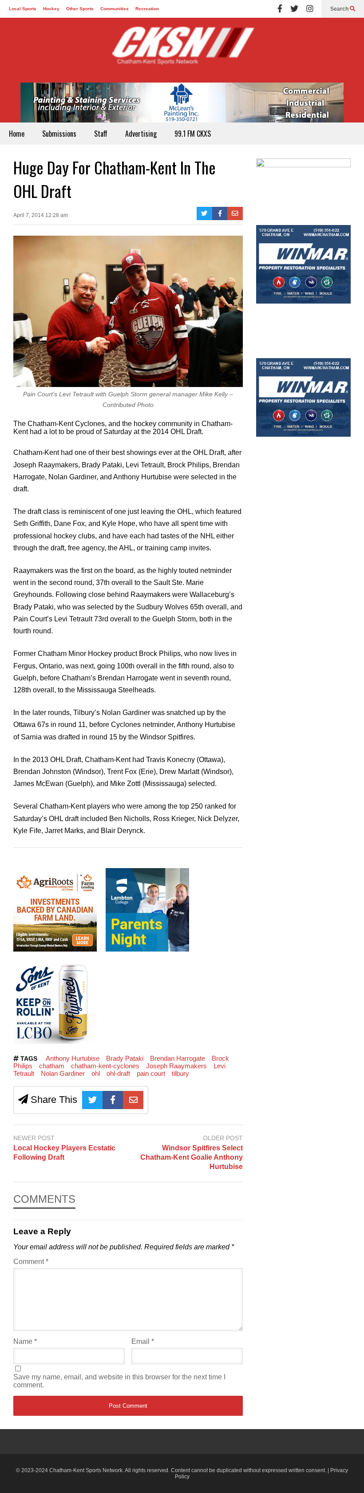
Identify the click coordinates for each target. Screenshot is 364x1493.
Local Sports (22, 8)
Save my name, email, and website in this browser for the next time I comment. (119, 1381)
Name (25, 1341)
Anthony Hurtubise (72, 1058)
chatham (51, 1066)
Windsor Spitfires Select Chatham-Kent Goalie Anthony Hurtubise (191, 1157)
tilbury (180, 1073)
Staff (100, 133)
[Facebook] (279, 9)
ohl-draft (118, 1073)
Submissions (59, 133)
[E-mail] (235, 213)
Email (142, 1341)
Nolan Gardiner (63, 1073)
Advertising (141, 133)
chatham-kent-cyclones (105, 1066)
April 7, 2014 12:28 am (40, 215)
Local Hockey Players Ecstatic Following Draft (64, 1152)
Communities (114, 8)
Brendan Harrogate (177, 1058)
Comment (30, 1261)
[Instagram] (309, 9)
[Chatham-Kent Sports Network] (182, 50)
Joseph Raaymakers (176, 1066)
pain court (151, 1073)
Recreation (147, 8)
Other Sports (80, 8)
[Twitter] (294, 9)
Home (16, 133)
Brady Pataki (124, 1058)
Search (340, 9)
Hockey (51, 8)
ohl (95, 1073)
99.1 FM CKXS (192, 133)
